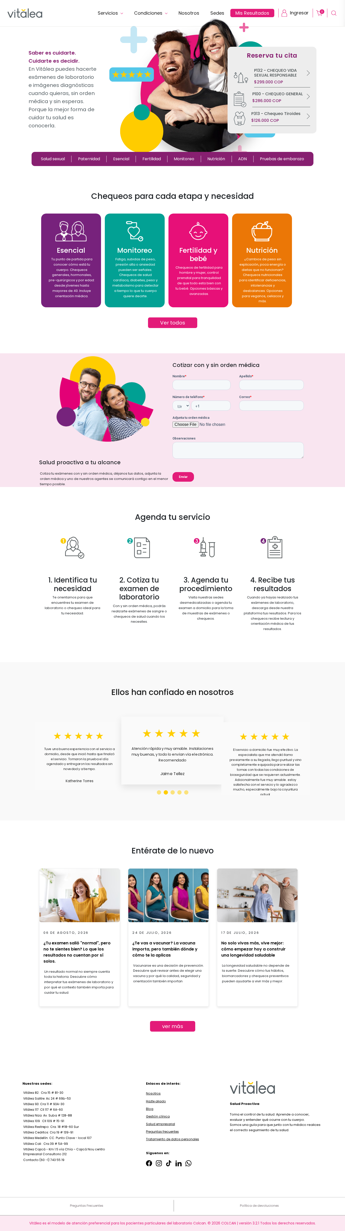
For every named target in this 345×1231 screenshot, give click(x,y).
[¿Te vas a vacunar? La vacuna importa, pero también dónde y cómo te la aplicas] (168, 897)
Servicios (108, 13)
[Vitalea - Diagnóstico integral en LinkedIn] (179, 1163)
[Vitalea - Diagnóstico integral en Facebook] (149, 1163)
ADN (242, 159)
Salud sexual (53, 159)
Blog (149, 1109)
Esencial (121, 159)
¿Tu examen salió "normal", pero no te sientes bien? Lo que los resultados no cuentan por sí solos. (77, 952)
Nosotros (153, 1093)
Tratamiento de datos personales (172, 1139)
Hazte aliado (156, 1101)
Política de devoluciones (259, 1205)
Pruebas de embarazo (282, 159)
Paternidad (89, 159)
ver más (172, 1026)
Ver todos (172, 322)
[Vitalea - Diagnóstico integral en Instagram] (159, 1163)
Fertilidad (151, 159)
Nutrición (216, 159)
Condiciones (149, 13)
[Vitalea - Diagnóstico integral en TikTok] (169, 1163)
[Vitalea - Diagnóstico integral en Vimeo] (188, 1163)
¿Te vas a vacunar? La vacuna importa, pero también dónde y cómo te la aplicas (165, 949)
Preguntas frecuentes (162, 1131)
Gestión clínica (158, 1116)
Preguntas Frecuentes (86, 1205)
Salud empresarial (160, 1124)
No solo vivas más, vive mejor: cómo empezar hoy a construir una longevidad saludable (253, 949)
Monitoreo (184, 159)
